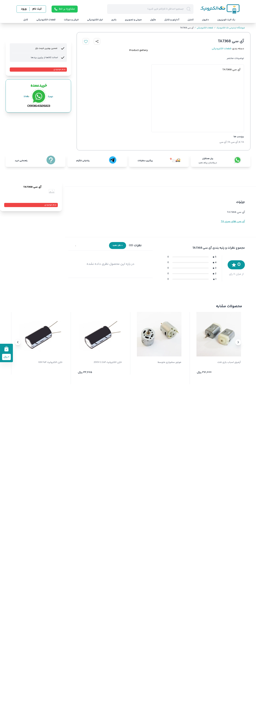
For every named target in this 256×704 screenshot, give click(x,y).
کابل (25, 20)
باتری (114, 20)
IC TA (241, 142)
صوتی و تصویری (133, 20)
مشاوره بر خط (67, 9)
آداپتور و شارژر (171, 20)
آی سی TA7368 (186, 28)
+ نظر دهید (118, 245)
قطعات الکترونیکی (46, 20)
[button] (238, 342)
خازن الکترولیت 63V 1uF (50, 362)
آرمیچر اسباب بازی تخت (229, 362)
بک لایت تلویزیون (226, 20)
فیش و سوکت (71, 20)
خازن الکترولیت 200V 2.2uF (108, 362)
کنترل (191, 20)
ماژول (153, 20)
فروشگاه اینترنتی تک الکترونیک (229, 28)
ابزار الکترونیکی (95, 20)
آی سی (223, 142)
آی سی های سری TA (233, 221)
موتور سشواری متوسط (169, 362)
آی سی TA (232, 142)
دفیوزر (205, 20)
